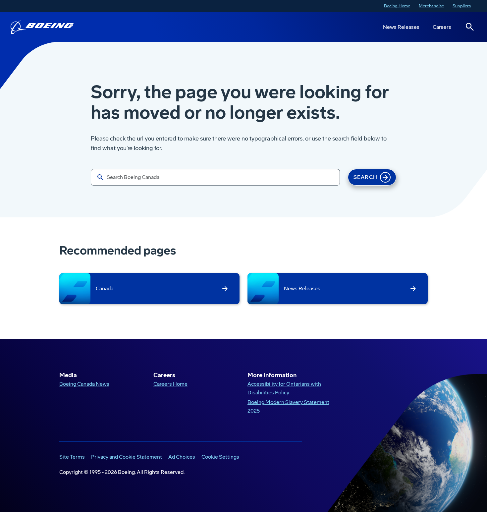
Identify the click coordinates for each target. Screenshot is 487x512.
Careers (442, 27)
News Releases (401, 27)
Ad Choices (180, 457)
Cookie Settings (220, 457)
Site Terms (71, 457)
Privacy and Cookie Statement (125, 457)
